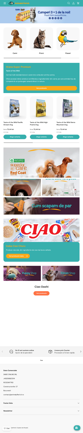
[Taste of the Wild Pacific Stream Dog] (14, 107)
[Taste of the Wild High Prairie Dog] (41, 107)
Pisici (41, 53)
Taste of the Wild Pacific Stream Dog (13, 123)
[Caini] (14, 38)
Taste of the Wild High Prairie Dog (39, 123)
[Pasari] (68, 38)
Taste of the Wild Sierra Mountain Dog (66, 123)
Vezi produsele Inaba (16, 256)
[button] (78, 3)
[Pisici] (41, 38)
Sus (41, 360)
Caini (15, 53)
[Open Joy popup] (77, 427)
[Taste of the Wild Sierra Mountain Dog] (68, 107)
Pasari (68, 53)
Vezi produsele (41, 88)
